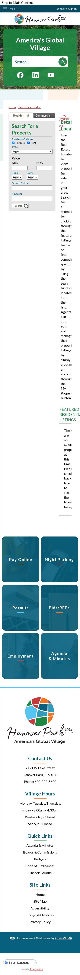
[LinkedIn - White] (35, 75)
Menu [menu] (13, 8)
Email (61, 125)
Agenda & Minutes (40, 845)
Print (61, 121)
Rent (33, 143)
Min (15, 163)
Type (15, 146)
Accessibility (40, 908)
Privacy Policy (40, 922)
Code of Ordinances (40, 866)
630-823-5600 (45, 781)
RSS (60, 130)
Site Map (40, 901)
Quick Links (40, 836)
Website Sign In (67, 8)
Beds (15, 172)
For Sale (20, 143)
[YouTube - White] (51, 74)
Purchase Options (22, 139)
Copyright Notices (40, 915)
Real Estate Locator (29, 107)
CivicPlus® (63, 938)
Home (12, 107)
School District (20, 183)
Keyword (17, 193)
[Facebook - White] (20, 75)
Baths (30, 172)
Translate (36, 969)
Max (39, 163)
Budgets (40, 859)
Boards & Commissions (40, 852)
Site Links (40, 885)
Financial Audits (40, 873)
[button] (62, 61)
